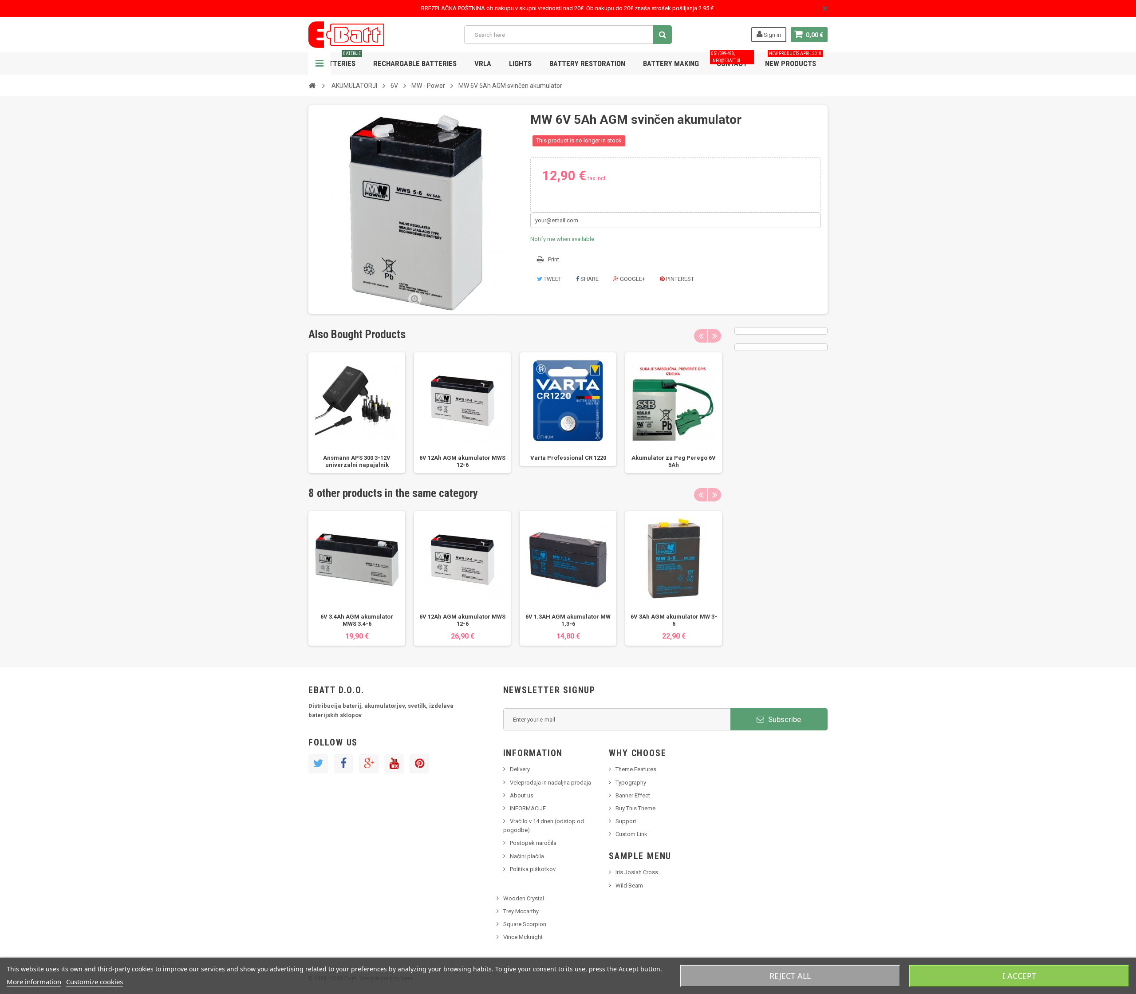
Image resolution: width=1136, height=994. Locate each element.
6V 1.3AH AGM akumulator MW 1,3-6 (568, 620)
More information (34, 981)
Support (625, 821)
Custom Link (631, 834)
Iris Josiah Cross (636, 872)
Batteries (340, 60)
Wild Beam (629, 885)
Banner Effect (632, 795)
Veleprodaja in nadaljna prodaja (550, 782)
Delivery (520, 769)
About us (521, 795)
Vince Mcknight (523, 937)
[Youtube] (394, 763)
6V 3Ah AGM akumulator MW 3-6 (674, 620)
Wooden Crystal (523, 898)
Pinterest (679, 279)
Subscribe (783, 719)
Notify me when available (562, 239)
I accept (1019, 975)
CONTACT (729, 60)
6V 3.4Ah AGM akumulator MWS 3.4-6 (356, 620)
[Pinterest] (419, 763)
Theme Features (635, 769)
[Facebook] (343, 763)
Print (553, 259)
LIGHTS (520, 63)
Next (714, 336)
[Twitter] (318, 763)
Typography (630, 782)
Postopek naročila (533, 843)
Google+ (632, 279)
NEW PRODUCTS (793, 60)
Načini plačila (527, 856)
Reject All (790, 975)
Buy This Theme (635, 808)
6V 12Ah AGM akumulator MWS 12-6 (462, 461)
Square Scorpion (524, 924)
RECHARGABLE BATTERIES (415, 63)
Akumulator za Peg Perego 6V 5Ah (673, 461)
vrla (482, 63)
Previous (700, 336)
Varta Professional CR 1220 (568, 457)
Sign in (771, 35)
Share (589, 279)
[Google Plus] (369, 763)
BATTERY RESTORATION (587, 63)
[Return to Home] (312, 85)
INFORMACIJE (528, 808)
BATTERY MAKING (671, 63)
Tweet (551, 279)
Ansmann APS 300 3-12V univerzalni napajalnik (356, 461)
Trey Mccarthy (521, 911)
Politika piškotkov (533, 869)
